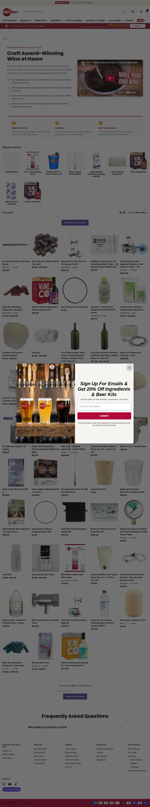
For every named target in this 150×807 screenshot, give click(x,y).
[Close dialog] (129, 368)
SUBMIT (104, 416)
